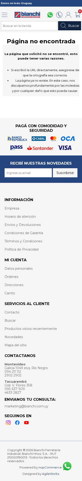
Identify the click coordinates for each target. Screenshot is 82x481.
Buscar (73, 26)
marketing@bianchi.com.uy (26, 406)
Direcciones (14, 285)
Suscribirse (65, 173)
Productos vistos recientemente (31, 329)
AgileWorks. (51, 474)
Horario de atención (20, 216)
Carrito (10, 293)
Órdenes (11, 277)
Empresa (12, 208)
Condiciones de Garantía (24, 233)
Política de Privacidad (21, 249)
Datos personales (19, 268)
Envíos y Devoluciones (23, 225)
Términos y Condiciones (23, 241)
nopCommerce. (50, 467)
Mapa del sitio (16, 345)
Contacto (12, 312)
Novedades (14, 337)
